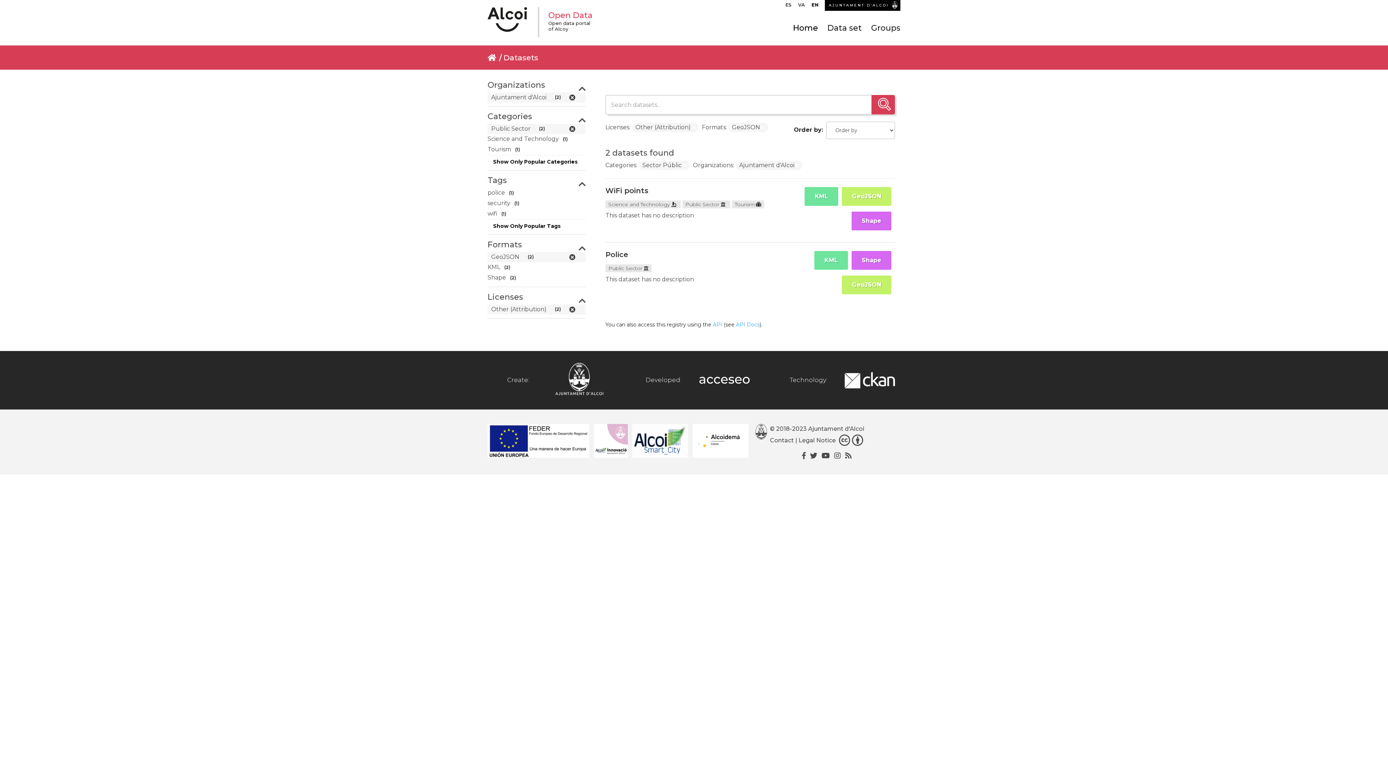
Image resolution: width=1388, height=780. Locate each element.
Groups (885, 28)
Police (616, 254)
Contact (782, 440)
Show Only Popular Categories (535, 162)
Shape (871, 220)
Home (805, 28)
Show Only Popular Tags (527, 226)
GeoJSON (866, 196)
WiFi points (626, 190)
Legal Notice (817, 440)
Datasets (521, 57)
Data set (844, 28)
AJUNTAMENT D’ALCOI (859, 5)
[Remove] (693, 127)
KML (821, 196)
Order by (808, 129)
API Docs (748, 324)
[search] (883, 104)
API (717, 324)
